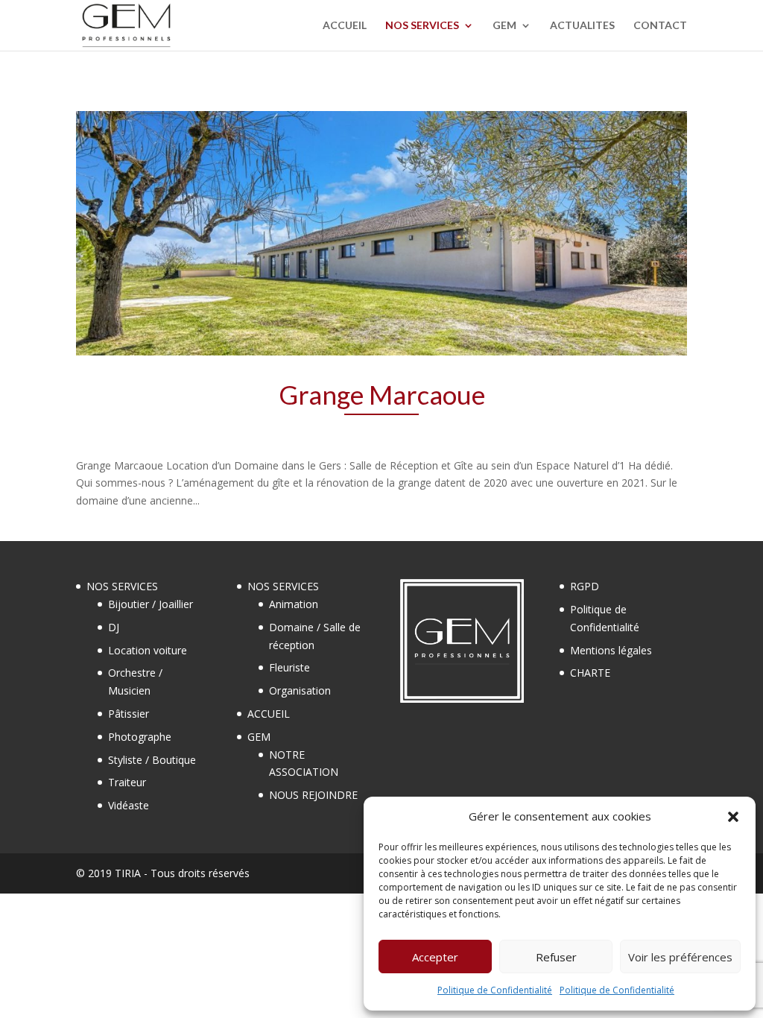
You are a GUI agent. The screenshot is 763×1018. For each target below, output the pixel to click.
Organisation (300, 690)
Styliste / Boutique (152, 760)
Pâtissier (128, 713)
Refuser (556, 956)
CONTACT (660, 25)
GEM (504, 25)
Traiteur (127, 782)
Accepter (435, 956)
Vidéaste (128, 805)
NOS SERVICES (422, 25)
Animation (293, 604)
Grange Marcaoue (382, 394)
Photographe (139, 737)
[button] (733, 816)
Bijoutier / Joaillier (150, 604)
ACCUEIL (345, 25)
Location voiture (147, 650)
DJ (113, 627)
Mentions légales (611, 650)
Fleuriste (289, 667)
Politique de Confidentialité (494, 990)
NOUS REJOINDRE (313, 795)
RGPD (584, 586)
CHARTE (590, 673)
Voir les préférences (680, 956)
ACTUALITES (582, 25)
